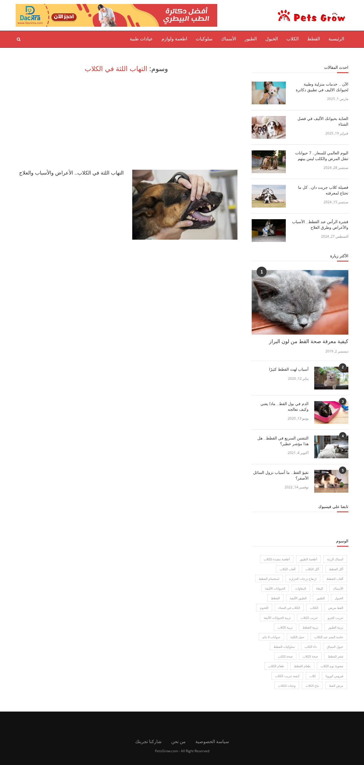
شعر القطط (335, 656)
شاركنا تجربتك (148, 741)
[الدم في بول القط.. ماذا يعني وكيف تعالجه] (331, 412)
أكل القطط (336, 569)
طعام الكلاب (276, 666)
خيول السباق (335, 646)
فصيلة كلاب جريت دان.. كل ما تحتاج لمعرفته (323, 190)
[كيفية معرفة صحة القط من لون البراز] (300, 302)
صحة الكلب (285, 656)
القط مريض (335, 608)
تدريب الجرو (335, 617)
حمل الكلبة (297, 637)
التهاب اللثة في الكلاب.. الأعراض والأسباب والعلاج (71, 173)
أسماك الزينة (335, 559)
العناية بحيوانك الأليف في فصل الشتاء (322, 121)
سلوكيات (204, 38)
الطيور (251, 38)
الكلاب (292, 38)
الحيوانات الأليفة (275, 588)
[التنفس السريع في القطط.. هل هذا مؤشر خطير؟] (331, 447)
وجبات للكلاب (286, 685)
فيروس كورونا (334, 676)
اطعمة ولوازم (174, 38)
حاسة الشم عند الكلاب (328, 637)
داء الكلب (311, 646)
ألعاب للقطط (334, 579)
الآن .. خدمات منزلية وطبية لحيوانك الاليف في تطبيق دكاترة (322, 87)
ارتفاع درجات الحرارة (303, 579)
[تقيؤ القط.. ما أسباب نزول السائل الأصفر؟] (331, 481)
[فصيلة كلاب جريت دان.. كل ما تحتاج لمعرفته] (269, 196)
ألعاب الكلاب (287, 569)
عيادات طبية (141, 38)
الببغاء (319, 588)
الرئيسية (336, 38)
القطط (313, 38)
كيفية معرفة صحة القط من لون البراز (308, 341)
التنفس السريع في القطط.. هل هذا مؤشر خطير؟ (283, 441)
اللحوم (264, 608)
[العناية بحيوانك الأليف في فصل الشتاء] (269, 127)
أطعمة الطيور (308, 559)
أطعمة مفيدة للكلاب (277, 559)
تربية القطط (310, 627)
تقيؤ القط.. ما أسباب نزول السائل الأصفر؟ (281, 475)
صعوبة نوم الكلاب (331, 666)
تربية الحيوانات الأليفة (277, 617)
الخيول (271, 38)
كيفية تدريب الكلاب (287, 676)
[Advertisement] (126, 121)
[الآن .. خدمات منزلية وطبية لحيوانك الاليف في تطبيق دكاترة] (269, 93)
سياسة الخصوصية (212, 741)
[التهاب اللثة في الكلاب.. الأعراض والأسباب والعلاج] (184, 205)
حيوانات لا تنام (271, 637)
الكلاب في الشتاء (289, 608)
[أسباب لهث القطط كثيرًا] (331, 378)
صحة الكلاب (310, 656)
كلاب (312, 676)
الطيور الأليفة (298, 598)
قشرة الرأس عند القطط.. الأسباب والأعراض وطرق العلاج (320, 224)
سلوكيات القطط (284, 646)
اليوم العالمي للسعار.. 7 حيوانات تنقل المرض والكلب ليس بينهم (321, 156)
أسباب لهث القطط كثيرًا (289, 369)
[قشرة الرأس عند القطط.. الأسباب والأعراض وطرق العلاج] (269, 230)
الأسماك (228, 38)
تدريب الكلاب (309, 617)
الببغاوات (300, 588)
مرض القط (336, 685)
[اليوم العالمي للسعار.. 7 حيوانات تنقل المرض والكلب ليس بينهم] (269, 161)
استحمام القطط (269, 579)
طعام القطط (302, 666)
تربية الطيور (335, 627)
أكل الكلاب (312, 569)
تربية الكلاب (285, 627)
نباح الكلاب (312, 685)
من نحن (178, 741)
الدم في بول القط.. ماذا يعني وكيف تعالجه (284, 406)
